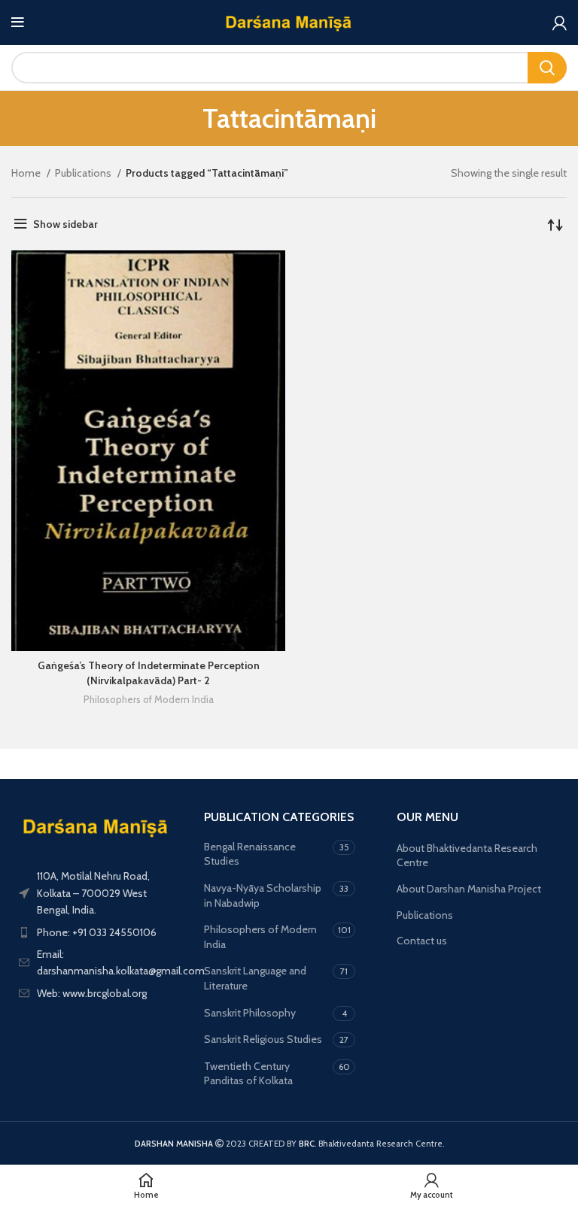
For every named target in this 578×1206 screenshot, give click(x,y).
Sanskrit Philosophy (250, 1013)
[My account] (559, 23)
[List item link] (96, 932)
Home (27, 173)
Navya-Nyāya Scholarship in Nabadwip (262, 895)
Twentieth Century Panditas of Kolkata (248, 1073)
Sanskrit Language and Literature (255, 978)
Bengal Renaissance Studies (250, 854)
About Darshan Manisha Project (469, 888)
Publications (84, 173)
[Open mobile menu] (18, 23)
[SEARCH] (547, 67)
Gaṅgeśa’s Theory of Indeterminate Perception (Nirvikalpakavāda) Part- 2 (149, 673)
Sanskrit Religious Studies (263, 1039)
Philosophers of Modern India (149, 699)
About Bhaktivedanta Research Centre (467, 855)
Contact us (422, 940)
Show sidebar (65, 224)
